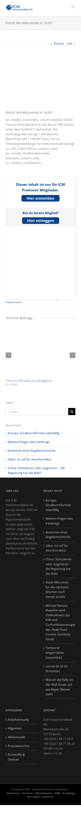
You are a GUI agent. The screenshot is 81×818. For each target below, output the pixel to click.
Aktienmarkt (16, 737)
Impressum (48, 796)
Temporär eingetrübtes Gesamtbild (55, 652)
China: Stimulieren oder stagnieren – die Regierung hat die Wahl (59, 566)
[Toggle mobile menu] (73, 7)
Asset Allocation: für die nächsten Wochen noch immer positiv (57, 589)
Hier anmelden (40, 198)
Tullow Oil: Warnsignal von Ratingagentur (29, 380)
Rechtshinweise (44, 793)
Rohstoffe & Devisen (16, 757)
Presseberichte (18, 746)
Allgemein (15, 728)
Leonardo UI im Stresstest (56, 668)
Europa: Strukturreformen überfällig (33, 433)
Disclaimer (28, 793)
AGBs (57, 793)
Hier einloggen (40, 220)
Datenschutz (13, 793)
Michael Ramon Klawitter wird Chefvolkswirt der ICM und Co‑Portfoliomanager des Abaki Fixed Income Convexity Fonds (59, 622)
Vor (69, 43)
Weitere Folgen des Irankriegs (29, 442)
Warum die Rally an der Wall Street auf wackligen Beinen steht (59, 687)
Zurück (59, 43)
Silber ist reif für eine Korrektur (30, 459)
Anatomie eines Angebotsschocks (32, 451)
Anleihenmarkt (13, 302)
